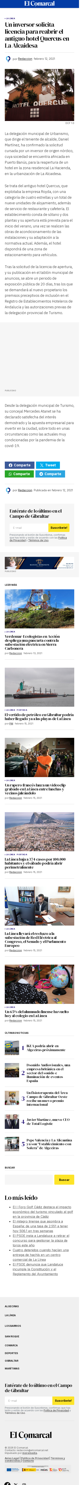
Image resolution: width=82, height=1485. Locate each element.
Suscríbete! (59, 527)
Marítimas (12, 1368)
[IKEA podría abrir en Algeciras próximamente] (12, 1048)
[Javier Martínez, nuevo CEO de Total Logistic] (12, 1121)
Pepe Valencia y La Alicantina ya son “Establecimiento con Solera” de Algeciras (49, 1144)
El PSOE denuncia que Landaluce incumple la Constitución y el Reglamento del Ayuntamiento (38, 1269)
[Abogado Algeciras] (39, 563)
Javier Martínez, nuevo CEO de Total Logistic (48, 1121)
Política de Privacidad (56, 1410)
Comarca (11, 1345)
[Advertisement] (34, 357)
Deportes (11, 1353)
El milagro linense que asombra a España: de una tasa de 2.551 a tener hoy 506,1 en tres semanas (40, 1226)
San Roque (12, 1336)
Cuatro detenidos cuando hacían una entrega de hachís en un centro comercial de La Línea (41, 1255)
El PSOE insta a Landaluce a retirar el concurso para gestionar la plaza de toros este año (41, 1240)
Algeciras (12, 1306)
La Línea (10, 19)
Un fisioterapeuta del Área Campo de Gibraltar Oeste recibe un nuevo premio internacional (47, 1099)
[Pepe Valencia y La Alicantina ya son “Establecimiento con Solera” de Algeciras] (12, 1144)
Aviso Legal (12, 1458)
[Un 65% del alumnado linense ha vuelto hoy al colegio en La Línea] (39, 984)
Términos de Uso (38, 540)
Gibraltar (11, 1360)
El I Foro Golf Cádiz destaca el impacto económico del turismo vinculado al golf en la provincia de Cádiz (43, 1212)
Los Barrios (13, 1326)
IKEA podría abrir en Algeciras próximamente (46, 1047)
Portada (22, 710)
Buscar (10, 1167)
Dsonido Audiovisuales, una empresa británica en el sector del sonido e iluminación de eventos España (48, 1073)
